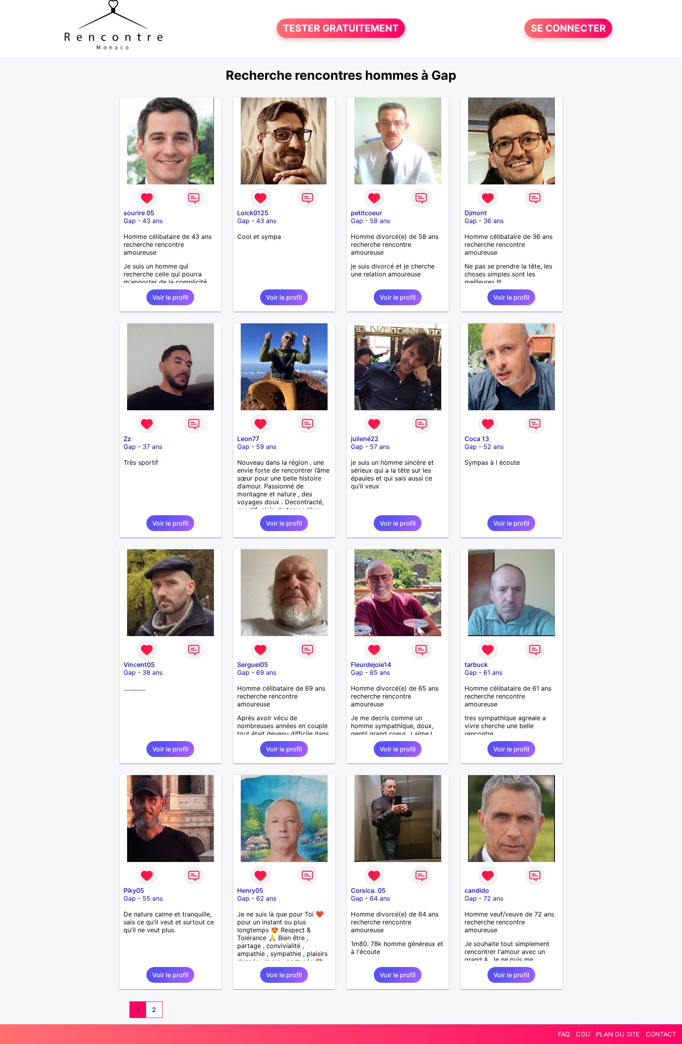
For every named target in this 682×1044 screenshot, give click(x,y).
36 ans (493, 221)
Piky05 (134, 890)
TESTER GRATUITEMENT (341, 28)
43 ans (152, 221)
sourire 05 (139, 213)
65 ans (380, 672)
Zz (127, 439)
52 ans (493, 447)
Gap (130, 221)
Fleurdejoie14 (371, 664)
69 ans (266, 672)
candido (477, 890)
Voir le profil (170, 297)
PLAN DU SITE (618, 1034)
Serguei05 (252, 664)
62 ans (266, 898)
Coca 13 (477, 439)
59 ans (266, 447)
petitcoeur (366, 213)
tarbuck (476, 664)
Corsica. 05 (368, 890)
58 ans (380, 221)
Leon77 (248, 439)
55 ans (152, 898)
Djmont (476, 213)
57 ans (380, 447)
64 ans (380, 898)
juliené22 (364, 439)
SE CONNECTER (568, 28)
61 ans (492, 672)
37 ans (152, 447)
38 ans (152, 672)
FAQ (564, 1034)
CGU (583, 1034)
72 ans (493, 898)
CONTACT (661, 1034)
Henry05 (250, 890)
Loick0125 (252, 213)
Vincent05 (139, 664)
